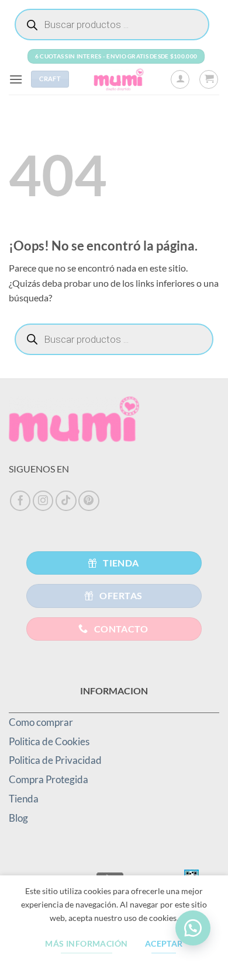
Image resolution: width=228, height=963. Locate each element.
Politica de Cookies (49, 741)
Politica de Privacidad (55, 760)
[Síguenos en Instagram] (43, 501)
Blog (18, 818)
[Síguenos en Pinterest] (88, 501)
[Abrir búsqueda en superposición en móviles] (112, 24)
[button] (16, 79)
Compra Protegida (48, 779)
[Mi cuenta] (180, 79)
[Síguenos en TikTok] (66, 501)
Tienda (24, 798)
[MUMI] (119, 79)
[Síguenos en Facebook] (20, 501)
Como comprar (41, 722)
